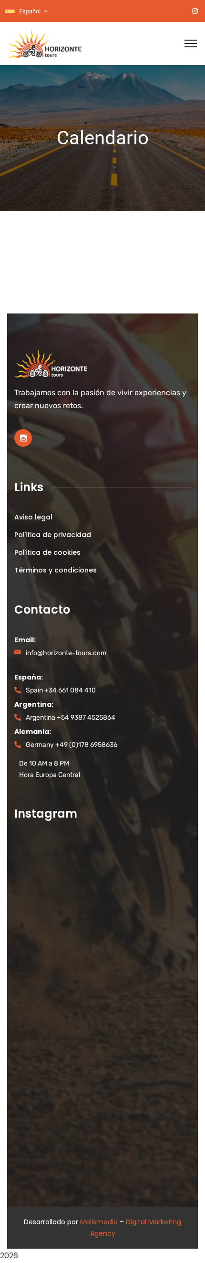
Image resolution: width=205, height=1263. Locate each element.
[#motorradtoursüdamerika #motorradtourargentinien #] (41, 1003)
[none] (26, 11)
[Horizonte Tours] (44, 42)
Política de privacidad (52, 535)
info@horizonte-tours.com (66, 653)
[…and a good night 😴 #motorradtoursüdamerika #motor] (41, 860)
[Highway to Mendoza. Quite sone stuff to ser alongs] (41, 1145)
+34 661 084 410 (70, 690)
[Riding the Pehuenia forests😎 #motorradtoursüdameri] (41, 932)
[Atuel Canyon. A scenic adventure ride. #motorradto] (41, 1074)
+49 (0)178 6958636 (86, 745)
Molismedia (99, 1222)
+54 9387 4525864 (86, 717)
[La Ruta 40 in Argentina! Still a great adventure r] (41, 967)
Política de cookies (47, 552)
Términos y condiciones (55, 570)
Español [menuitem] (30, 11)
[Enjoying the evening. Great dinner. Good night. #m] (41, 1110)
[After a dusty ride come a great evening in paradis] (41, 896)
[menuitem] (26, 11)
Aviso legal (33, 517)
